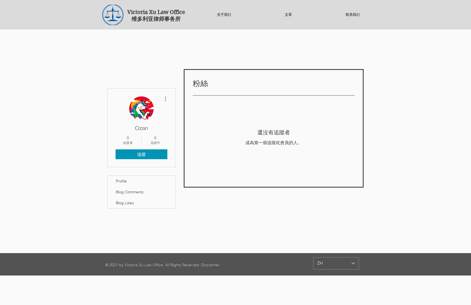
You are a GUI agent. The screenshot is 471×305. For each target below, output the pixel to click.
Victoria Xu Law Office (156, 12)
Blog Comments (130, 191)
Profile (121, 181)
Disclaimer (210, 264)
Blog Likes (125, 202)
